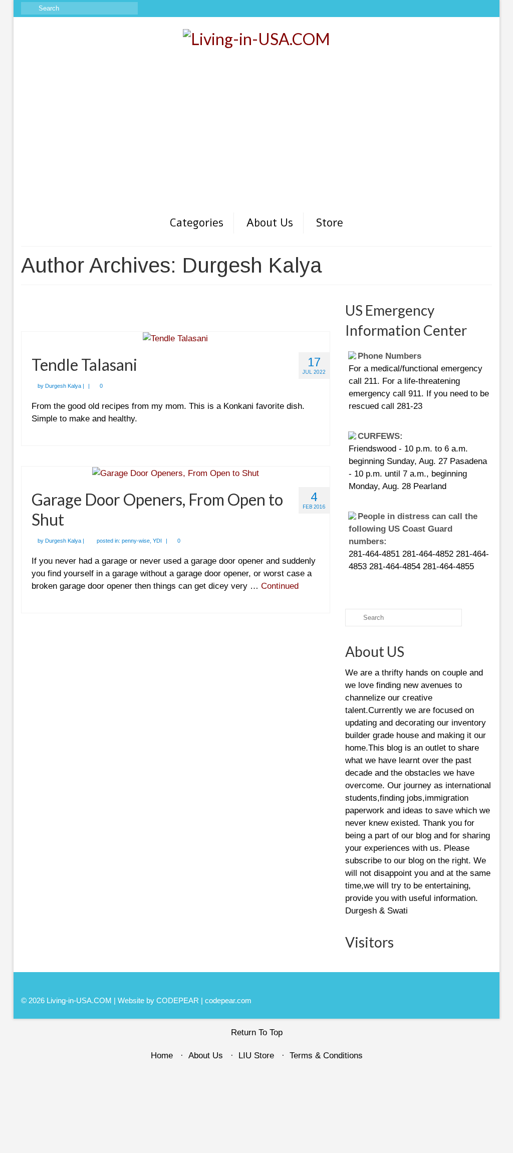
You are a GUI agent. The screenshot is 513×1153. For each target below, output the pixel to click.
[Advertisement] (256, 136)
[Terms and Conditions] (484, 8)
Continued (280, 586)
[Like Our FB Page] (426, 8)
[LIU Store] (470, 8)
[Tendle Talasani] (175, 338)
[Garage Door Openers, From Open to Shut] (175, 473)
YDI (157, 541)
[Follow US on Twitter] (455, 8)
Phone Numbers (389, 356)
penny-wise (136, 541)
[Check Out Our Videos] (441, 8)
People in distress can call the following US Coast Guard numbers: (413, 529)
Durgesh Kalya (63, 386)
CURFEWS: (380, 436)
